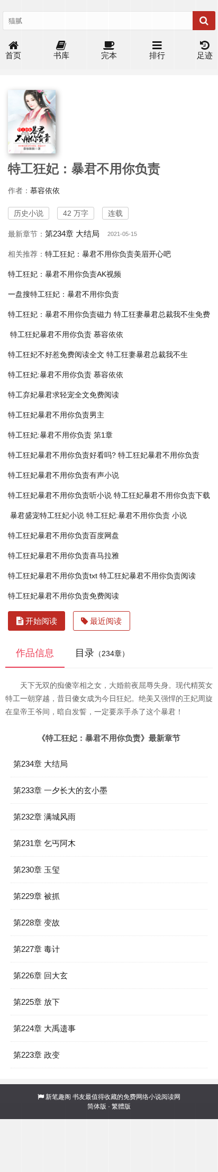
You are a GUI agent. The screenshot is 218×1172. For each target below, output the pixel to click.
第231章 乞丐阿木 (44, 843)
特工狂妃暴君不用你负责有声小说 (63, 475)
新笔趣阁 (58, 1097)
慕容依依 (45, 190)
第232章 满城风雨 (44, 816)
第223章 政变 (36, 1054)
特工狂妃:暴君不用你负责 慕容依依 (65, 374)
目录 (102, 653)
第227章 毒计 (36, 948)
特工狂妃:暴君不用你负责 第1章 (60, 435)
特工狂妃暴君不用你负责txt (52, 575)
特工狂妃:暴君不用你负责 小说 (136, 515)
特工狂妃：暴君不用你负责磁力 (60, 314)
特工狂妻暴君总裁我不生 (147, 354)
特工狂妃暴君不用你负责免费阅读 (63, 596)
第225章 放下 (36, 1001)
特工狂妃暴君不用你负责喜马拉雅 (63, 555)
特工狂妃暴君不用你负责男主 (56, 415)
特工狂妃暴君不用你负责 (158, 455)
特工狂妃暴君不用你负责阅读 (147, 575)
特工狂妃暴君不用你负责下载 (162, 495)
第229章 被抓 (36, 896)
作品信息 (35, 653)
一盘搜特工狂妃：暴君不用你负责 (63, 294)
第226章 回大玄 (40, 975)
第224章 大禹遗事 (44, 1028)
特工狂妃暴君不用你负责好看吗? (62, 455)
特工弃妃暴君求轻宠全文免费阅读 (63, 394)
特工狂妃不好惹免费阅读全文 (56, 354)
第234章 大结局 (72, 233)
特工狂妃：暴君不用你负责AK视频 (64, 274)
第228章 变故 (36, 922)
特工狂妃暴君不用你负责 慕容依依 (66, 334)
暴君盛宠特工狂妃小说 (47, 515)
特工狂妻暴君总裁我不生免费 (162, 314)
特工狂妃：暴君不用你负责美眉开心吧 (108, 254)
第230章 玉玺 (36, 869)
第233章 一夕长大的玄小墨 (60, 790)
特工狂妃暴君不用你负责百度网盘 (63, 535)
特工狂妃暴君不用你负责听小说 (60, 495)
